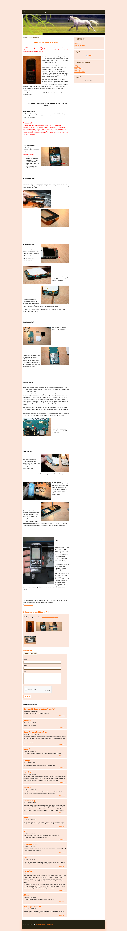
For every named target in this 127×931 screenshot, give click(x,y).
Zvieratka (76, 47)
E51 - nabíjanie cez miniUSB (47, 12)
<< (77, 80)
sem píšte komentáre (79, 45)
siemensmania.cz (78, 68)
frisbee (76, 65)
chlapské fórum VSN (79, 72)
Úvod (25, 12)
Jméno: (25, 659)
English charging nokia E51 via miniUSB (36, 612)
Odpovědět (62, 715)
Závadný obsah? (40, 924)
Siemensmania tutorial (34, 12)
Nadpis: (25, 665)
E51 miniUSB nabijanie (50, 617)
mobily (76, 43)
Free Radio (77, 67)
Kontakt (57, 12)
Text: (25, 671)
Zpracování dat (49, 924)
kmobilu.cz (77, 70)
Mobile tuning (77, 41)
